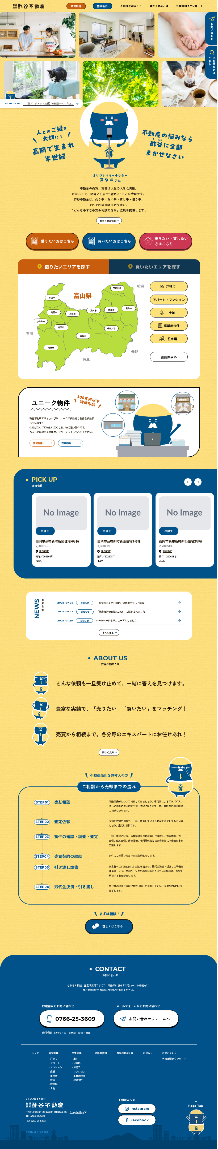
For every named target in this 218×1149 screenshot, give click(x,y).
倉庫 (52, 1080)
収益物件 (78, 1080)
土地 (52, 1088)
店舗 (52, 1071)
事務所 (53, 1076)
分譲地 (77, 1063)
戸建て (53, 1058)
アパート (55, 1063)
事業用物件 (79, 1076)
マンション (56, 1067)
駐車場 (53, 1084)
